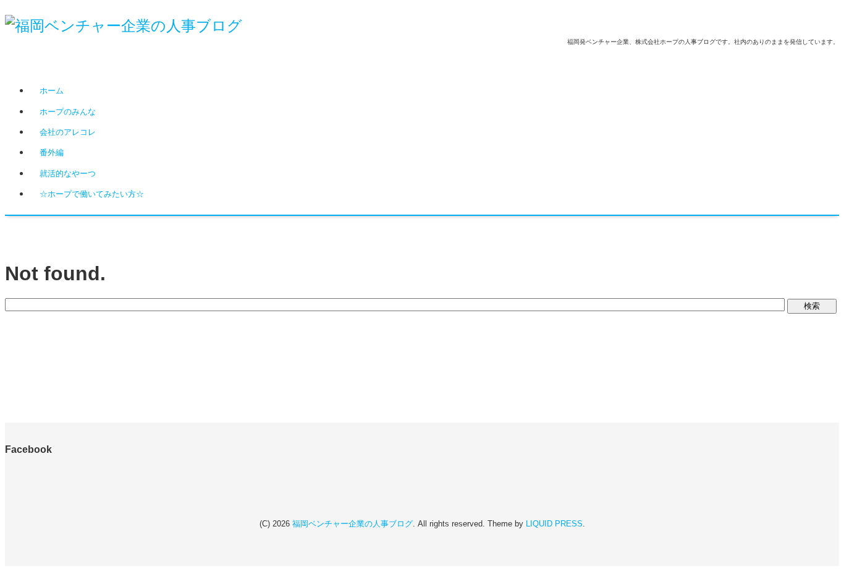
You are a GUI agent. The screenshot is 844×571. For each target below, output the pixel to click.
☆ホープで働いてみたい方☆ (92, 194)
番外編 (52, 152)
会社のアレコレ (68, 132)
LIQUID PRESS (554, 523)
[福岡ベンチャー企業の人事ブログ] (123, 25)
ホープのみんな (68, 111)
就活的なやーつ (68, 173)
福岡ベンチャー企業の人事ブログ (352, 523)
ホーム (52, 90)
